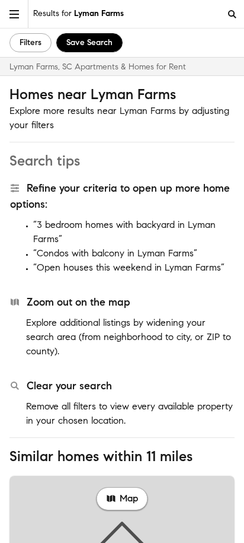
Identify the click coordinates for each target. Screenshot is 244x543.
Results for (78, 13)
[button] (14, 14)
